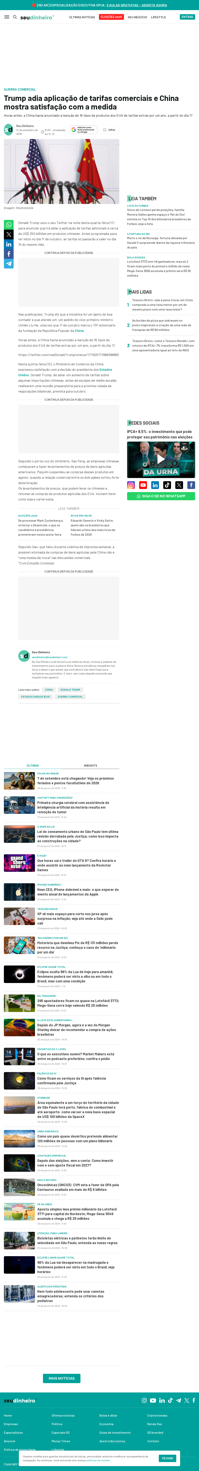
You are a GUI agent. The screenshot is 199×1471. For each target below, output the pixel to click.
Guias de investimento (115, 1432)
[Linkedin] (162, 1400)
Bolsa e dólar (108, 1415)
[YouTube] (153, 1400)
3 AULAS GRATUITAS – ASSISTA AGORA (136, 5)
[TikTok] (170, 1400)
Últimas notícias (63, 1415)
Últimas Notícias (82, 17)
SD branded (155, 1432)
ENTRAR (187, 16)
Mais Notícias (62, 1378)
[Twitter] (186, 1400)
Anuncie (9, 1441)
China (49, 689)
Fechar (167, 1458)
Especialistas (13, 1432)
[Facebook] (194, 1400)
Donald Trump (70, 689)
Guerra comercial (70, 696)
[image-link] (19, 781)
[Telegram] (178, 1400)
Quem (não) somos (112, 1441)
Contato (153, 1441)
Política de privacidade (20, 1449)
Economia (106, 1424)
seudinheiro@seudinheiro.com (49, 657)
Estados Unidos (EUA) (35, 696)
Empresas (11, 1424)
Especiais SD (60, 1432)
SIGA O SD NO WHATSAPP (163, 496)
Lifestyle (58, 1449)
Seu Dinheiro (25, 126)
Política (57, 1424)
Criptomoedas (157, 1415)
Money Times (61, 1441)
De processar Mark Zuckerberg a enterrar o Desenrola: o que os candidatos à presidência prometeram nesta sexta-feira (40, 527)
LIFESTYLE (158, 17)
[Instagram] (144, 1400)
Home (8, 1415)
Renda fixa (154, 1424)
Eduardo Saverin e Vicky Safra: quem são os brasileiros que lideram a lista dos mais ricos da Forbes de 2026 (93, 527)
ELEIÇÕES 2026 (111, 16)
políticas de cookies (98, 1460)
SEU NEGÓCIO (137, 17)
